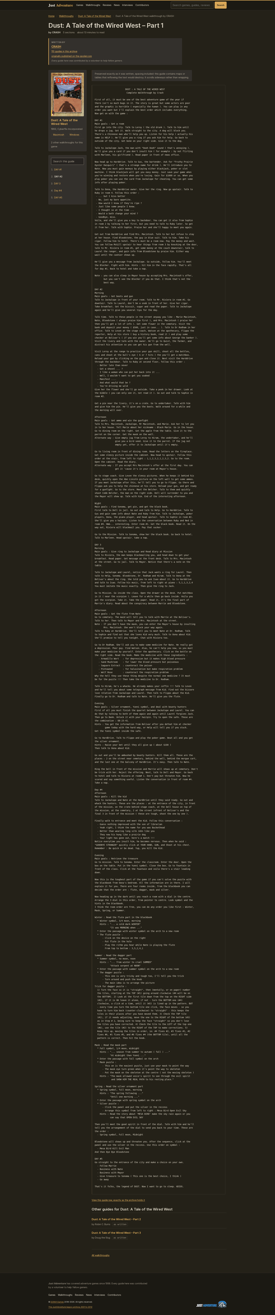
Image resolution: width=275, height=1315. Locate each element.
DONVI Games (57, 1302)
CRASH (56, 46)
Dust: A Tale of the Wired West (94, 16)
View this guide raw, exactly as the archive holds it (118, 1200)
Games (79, 5)
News (117, 5)
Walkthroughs (93, 5)
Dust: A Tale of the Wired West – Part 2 (116, 1219)
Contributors (142, 5)
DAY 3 (57, 183)
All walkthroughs (100, 1255)
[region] (158, 639)
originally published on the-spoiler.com (71, 56)
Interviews (127, 5)
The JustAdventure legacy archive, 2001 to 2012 (70, 1307)
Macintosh (58, 134)
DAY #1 (58, 169)
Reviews (107, 5)
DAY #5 (58, 197)
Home (51, 16)
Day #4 (58, 190)
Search (220, 5)
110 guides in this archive (64, 51)
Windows (74, 134)
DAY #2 (58, 176)
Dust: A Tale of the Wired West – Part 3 (116, 1232)
